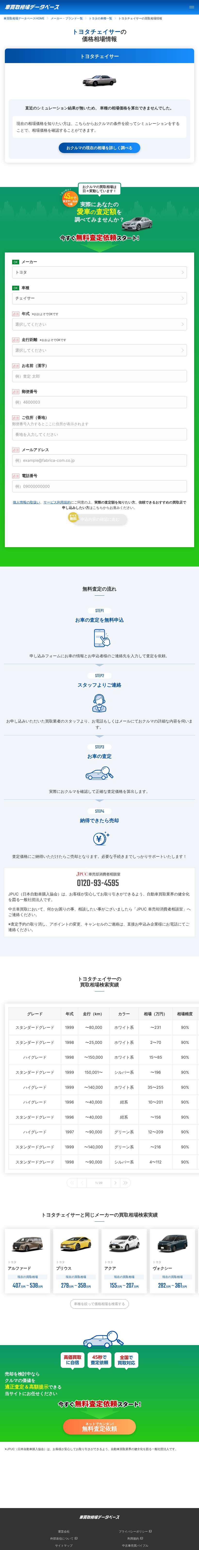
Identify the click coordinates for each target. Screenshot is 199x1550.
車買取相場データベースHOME (24, 18)
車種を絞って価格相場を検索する (99, 1304)
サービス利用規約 (57, 502)
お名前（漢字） (35, 365)
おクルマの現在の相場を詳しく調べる (99, 147)
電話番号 (29, 476)
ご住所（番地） (50, 420)
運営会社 (64, 1531)
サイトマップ (64, 1545)
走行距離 (44, 339)
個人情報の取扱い (26, 502)
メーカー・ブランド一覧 (67, 18)
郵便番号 (29, 391)
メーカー (29, 262)
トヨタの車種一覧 (100, 18)
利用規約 (133, 1538)
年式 (40, 314)
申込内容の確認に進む (100, 519)
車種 (25, 288)
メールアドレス (35, 450)
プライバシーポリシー (133, 1531)
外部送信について (62, 1538)
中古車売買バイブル (135, 1545)
